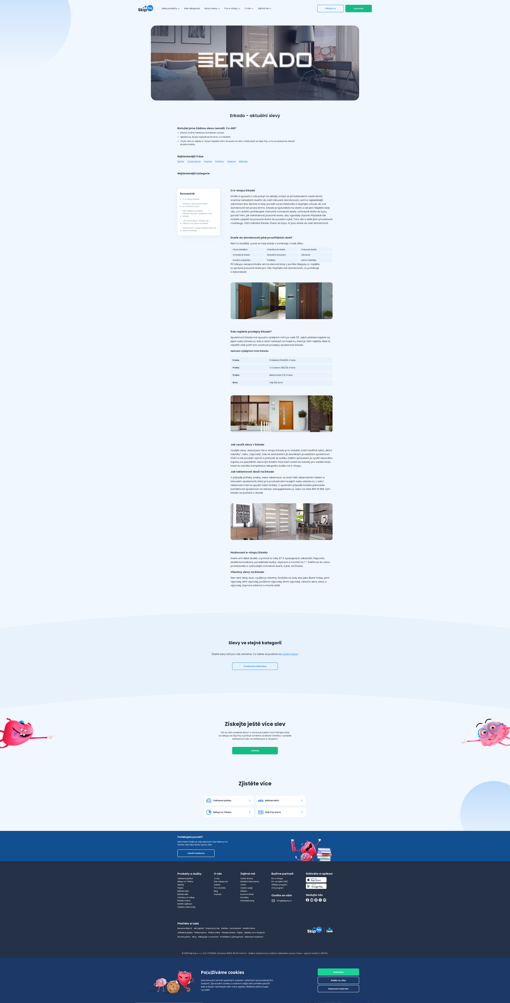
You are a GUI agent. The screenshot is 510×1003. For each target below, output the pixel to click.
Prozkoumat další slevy (255, 666)
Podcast (218, 894)
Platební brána (228, 932)
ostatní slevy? (290, 654)
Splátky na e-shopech (254, 932)
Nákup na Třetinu (185, 881)
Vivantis (208, 161)
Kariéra (217, 884)
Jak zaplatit (199, 928)
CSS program (277, 888)
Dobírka (224, 928)
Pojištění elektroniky (186, 907)
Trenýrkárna (194, 161)
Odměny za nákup (186, 897)
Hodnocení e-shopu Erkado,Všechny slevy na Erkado (199, 229)
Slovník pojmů (183, 936)
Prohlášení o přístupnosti (231, 936)
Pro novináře (220, 888)
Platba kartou (200, 932)
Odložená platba (185, 878)
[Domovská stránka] (145, 8)
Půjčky (240, 932)
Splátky (180, 884)
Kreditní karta (249, 928)
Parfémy (219, 161)
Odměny (255, 750)
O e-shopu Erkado (191, 199)
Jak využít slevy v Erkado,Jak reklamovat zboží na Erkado (196, 222)
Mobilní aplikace (184, 904)
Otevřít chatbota (196, 853)
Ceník (243, 884)
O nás (216, 878)
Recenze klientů (184, 928)
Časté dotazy (246, 878)
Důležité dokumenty (249, 881)
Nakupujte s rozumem (208, 936)
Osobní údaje (246, 888)
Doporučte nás (213, 928)
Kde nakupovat (221, 881)
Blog (216, 891)
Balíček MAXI (183, 891)
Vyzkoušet (359, 8)
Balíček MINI (182, 894)
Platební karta (183, 900)
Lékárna (231, 161)
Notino (180, 161)
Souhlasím (338, 972)
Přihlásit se (330, 8)
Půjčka (180, 888)
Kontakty (244, 897)
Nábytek (243, 161)
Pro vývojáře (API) (279, 881)
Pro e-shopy (277, 878)
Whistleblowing (247, 900)
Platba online (214, 932)
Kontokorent (235, 928)
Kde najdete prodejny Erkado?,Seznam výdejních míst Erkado (197, 214)
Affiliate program (279, 884)
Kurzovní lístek (247, 894)
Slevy (194, 936)
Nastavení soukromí (254, 936)
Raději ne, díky (338, 980)
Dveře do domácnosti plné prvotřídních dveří (195, 205)
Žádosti (243, 891)
